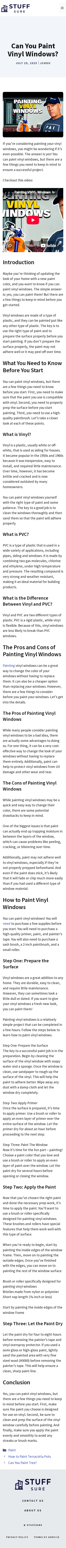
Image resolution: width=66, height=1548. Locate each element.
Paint (12, 1450)
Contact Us (33, 1500)
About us (33, 1510)
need (6, 923)
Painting (9, 665)
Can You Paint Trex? (22, 1462)
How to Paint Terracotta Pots (29, 1456)
